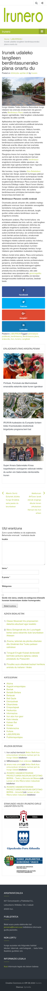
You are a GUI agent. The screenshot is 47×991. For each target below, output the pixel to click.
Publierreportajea (15, 737)
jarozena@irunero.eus (13, 927)
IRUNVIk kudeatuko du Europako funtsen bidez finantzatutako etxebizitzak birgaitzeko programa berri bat (22, 426)
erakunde (6, 339)
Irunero (6, 31)
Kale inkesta (12, 719)
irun (12, 339)
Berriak (10, 689)
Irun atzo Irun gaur (15, 716)
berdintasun (34, 159)
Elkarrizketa (12, 704)
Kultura (10, 731)
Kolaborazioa (13, 728)
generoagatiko (35, 273)
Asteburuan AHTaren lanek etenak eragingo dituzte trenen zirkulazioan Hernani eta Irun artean (34, 503)
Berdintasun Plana (15, 112)
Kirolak (10, 725)
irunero (18, 339)
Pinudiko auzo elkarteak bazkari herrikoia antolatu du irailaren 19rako (26, 666)
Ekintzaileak (12, 701)
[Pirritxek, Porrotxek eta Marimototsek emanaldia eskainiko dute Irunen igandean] (23, 365)
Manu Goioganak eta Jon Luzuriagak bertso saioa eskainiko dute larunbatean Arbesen (25, 632)
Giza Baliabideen (34, 171)
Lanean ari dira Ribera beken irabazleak (23, 781)
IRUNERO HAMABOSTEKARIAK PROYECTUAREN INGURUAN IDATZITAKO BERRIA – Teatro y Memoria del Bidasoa (24, 776)
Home (6, 39)
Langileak (26, 339)
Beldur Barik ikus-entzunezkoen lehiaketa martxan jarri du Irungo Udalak (23, 755)
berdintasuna (16, 336)
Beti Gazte (11, 698)
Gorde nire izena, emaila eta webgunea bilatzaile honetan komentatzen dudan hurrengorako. (23, 599)
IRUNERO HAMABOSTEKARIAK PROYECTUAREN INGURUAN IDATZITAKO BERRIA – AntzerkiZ (24, 789)
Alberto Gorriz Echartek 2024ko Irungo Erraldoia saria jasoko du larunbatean (13, 500)
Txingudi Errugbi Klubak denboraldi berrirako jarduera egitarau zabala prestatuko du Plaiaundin (23, 655)
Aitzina (10, 683)
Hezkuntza (11, 710)
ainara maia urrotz (14, 764)
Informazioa (12, 713)
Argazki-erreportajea (16, 686)
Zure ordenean (25, 761)
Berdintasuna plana (31, 336)
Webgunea (6, 586)
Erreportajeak (13, 707)
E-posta (6, 577)
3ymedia (27, 987)
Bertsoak (11, 695)
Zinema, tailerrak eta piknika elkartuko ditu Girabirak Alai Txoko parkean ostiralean (24, 644)
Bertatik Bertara (14, 692)
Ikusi (6, 966)
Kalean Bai (12, 722)
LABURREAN (16, 39)
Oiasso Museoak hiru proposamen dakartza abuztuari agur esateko (22, 622)
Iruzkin (5, 539)
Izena (5, 568)
